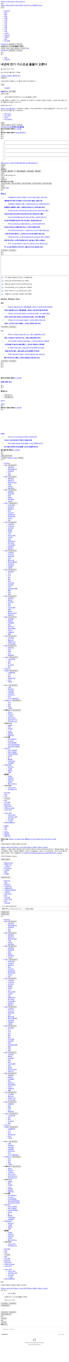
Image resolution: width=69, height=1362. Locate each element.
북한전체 (11, 478)
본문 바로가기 (11, 1)
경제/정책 (11, 493)
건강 (5, 29)
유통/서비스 (11, 541)
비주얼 (6, 37)
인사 (9, 674)
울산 (9, 579)
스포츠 (6, 33)
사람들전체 (11, 672)
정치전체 (11, 467)
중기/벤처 (11, 543)
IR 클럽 (6, 874)
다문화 (10, 567)
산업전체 (11, 524)
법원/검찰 (11, 556)
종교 (9, 624)
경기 (9, 573)
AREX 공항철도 (13, 754)
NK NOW (11, 488)
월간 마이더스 (12, 783)
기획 (9, 687)
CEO (9, 680)
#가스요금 (7, 115)
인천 (9, 575)
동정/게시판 (11, 678)
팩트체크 (11, 689)
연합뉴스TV (8, 864)
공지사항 (11, 818)
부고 (9, 676)
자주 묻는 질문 (12, 817)
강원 (9, 592)
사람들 (6, 670)
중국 (9, 604)
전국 (5, 24)
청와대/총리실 (12, 469)
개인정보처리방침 (35, 853)
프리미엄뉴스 (12, 739)
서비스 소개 (11, 787)
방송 (9, 649)
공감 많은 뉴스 (12, 721)
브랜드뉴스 (11, 694)
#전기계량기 (8, 119)
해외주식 (11, 509)
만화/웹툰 (11, 623)
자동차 (10, 532)
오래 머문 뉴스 (6, 382)
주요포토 (7, 59)
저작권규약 (8, 886)
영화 (9, 651)
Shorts (3, 433)
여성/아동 (11, 564)
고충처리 (7, 892)
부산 (9, 577)
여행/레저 (11, 632)
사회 (5, 22)
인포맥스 (7, 866)
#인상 (6, 117)
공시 (9, 520)
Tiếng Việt (11, 735)
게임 (9, 539)
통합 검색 (5, 908)
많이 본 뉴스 (12, 718)
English (10, 725)
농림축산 (11, 547)
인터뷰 (10, 682)
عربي (9, 730)
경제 (5, 16)
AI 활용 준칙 (8, 888)
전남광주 (11, 585)
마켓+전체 (11, 505)
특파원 (10, 600)
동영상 (10, 770)
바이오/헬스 (11, 545)
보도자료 (7, 897)
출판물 (10, 759)
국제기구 (11, 615)
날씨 (5, 794)
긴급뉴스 (11, 716)
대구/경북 (11, 583)
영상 (9, 702)
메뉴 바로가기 (20, 1)
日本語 (10, 728)
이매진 (10, 776)
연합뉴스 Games (9, 808)
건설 (9, 533)
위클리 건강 (11, 642)
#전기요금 (7, 113)
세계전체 (11, 598)
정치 (5, 12)
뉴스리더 (11, 741)
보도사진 (11, 767)
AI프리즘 (11, 691)
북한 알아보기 (12, 482)
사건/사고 (11, 554)
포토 (5, 57)
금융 (9, 495)
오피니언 (7, 35)
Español (10, 732)
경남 (9, 581)
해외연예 (11, 655)
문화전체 (11, 619)
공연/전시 (11, 626)
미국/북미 (11, 602)
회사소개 (7, 880)
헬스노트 (11, 640)
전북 (9, 586)
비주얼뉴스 (8, 700)
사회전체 (11, 552)
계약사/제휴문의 (9, 822)
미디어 (10, 630)
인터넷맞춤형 (12, 743)
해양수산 (11, 548)
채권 (9, 511)
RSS (5, 901)
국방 (9, 474)
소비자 (10, 501)
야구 (9, 661)
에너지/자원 (11, 535)
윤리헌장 (7, 884)
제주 (9, 594)
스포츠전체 (11, 659)
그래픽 (10, 708)
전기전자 (11, 528)
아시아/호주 (11, 607)
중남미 (10, 611)
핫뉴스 (3, 194)
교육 (9, 558)
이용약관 (26, 853)
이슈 (9, 696)
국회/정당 (11, 471)
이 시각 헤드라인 (13, 698)
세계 (5, 26)
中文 (9, 727)
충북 (9, 590)
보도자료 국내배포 (14, 746)
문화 (5, 27)
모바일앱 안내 (12, 789)
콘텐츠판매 (8, 765)
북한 (5, 14)
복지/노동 (11, 560)
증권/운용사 (11, 516)
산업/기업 (11, 526)
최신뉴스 (7, 11)
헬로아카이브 (8, 863)
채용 (5, 872)
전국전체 (11, 571)
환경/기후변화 (12, 562)
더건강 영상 (11, 643)
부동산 (10, 497)
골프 (9, 667)
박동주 (3, 91)
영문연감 (11, 780)
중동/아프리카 (12, 613)
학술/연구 (11, 480)
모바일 (10, 756)
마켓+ (6, 18)
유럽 (9, 609)
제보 (5, 39)
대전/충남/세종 (12, 588)
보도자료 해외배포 (14, 744)
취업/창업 (11, 499)
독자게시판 (8, 894)
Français (10, 734)
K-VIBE (6, 870)
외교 (9, 473)
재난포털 (7, 41)
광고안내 (7, 748)
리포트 (10, 518)
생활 (9, 634)
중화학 (10, 530)
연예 (5, 31)
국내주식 (11, 507)
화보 (9, 706)
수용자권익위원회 (10, 890)
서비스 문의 (8, 810)
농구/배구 (11, 665)
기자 (5, 796)
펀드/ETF (11, 512)
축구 (9, 663)
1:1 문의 (10, 820)
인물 (9, 484)
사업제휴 (11, 763)
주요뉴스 (11, 714)
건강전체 (11, 638)
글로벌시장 (11, 514)
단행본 (10, 782)
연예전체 (11, 647)
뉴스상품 (7, 802)
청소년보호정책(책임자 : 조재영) (51, 853)
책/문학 (10, 621)
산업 (5, 20)
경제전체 (11, 492)
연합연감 (11, 778)
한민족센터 (8, 868)
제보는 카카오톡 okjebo (8, 108)
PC (9, 757)
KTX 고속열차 (12, 750)
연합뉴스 (3, 1)
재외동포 (11, 566)
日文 (5, 829)
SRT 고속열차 (12, 752)
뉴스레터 (7, 798)
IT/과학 (10, 537)
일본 (9, 605)
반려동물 (11, 693)
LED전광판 (11, 761)
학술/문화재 (11, 628)
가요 (9, 653)
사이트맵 (7, 903)
